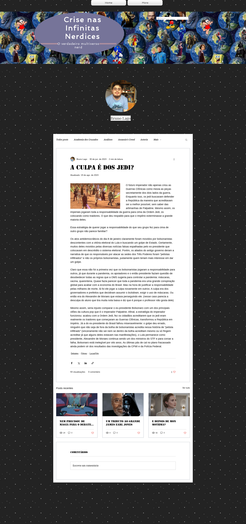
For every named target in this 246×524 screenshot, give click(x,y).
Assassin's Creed (126, 139)
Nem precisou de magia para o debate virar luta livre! (75, 423)
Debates (74, 353)
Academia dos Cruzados (86, 139)
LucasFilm (94, 353)
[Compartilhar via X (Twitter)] (78, 363)
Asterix (144, 139)
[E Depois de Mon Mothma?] (169, 404)
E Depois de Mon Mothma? (164, 423)
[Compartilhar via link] (92, 363)
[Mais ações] (174, 159)
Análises (108, 139)
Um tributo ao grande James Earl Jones (123, 423)
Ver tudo (186, 388)
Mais (155, 139)
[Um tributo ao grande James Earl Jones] (123, 404)
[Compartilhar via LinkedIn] (85, 363)
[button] (186, 140)
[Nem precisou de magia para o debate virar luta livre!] (76, 404)
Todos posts (62, 139)
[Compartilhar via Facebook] (71, 363)
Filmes (84, 353)
